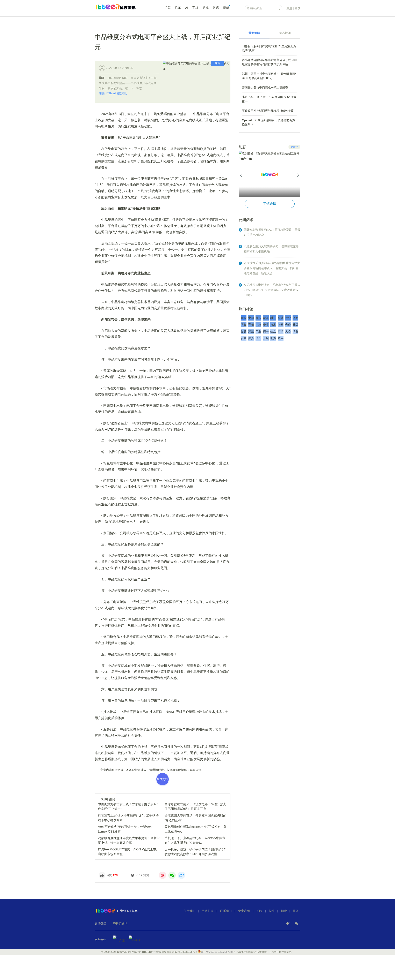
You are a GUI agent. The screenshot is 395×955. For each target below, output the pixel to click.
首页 (295, 910)
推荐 (168, 7)
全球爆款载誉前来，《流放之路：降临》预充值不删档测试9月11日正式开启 (195, 806)
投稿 (271, 910)
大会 (288, 331)
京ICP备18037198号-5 (184, 951)
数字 (280, 338)
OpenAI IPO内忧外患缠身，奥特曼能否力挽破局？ (268, 122)
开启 (266, 338)
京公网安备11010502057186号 (218, 951)
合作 (288, 324)
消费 (295, 331)
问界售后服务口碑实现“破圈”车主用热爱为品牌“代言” (269, 48)
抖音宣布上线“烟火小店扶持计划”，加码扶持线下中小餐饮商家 (128, 818)
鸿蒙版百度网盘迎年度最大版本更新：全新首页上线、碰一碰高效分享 (129, 840)
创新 (295, 317)
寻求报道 (208, 910)
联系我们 (226, 910)
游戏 (205, 7)
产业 (258, 331)
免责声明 (244, 910)
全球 (280, 317)
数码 (216, 7)
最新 (226, 7)
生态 (258, 324)
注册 (289, 8)
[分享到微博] (162, 875)
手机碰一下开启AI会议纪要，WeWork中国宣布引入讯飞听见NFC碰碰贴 (195, 840)
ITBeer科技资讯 (123, 9)
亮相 (251, 324)
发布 (266, 317)
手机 (195, 7)
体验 (251, 338)
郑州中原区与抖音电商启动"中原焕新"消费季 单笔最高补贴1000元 (269, 76)
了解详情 (269, 203)
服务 (243, 324)
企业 (266, 324)
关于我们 (189, 910)
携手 (266, 331)
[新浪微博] (288, 923)
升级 (295, 324)
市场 (280, 331)
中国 (251, 317)
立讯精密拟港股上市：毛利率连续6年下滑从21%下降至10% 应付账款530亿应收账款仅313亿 (272, 290)
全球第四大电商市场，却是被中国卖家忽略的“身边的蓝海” (195, 818)
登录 (297, 8)
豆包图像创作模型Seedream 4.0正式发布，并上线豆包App (196, 829)
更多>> (294, 146)
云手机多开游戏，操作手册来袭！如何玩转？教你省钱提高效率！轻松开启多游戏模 (195, 852)
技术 (273, 324)
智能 (243, 317)
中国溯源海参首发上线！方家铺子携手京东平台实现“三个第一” (129, 806)
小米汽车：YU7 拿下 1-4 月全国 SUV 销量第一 (269, 99)
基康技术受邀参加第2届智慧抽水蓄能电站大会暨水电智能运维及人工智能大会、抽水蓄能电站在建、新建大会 (272, 268)
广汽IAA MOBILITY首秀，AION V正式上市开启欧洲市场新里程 (128, 852)
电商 (217, 63)
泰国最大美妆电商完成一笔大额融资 (265, 87)
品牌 (243, 331)
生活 (273, 331)
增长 (280, 324)
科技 (273, 317)
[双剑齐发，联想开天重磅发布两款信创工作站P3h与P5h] (269, 174)
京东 (258, 317)
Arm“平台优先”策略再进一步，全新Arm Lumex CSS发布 (125, 829)
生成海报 (162, 779)
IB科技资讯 (120, 923)
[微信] (296, 923)
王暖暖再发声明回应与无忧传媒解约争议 (268, 110)
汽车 (178, 7)
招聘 (259, 910)
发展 (243, 338)
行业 (288, 317)
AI (186, 7)
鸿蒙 (251, 331)
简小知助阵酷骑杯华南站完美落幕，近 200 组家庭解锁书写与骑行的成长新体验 (269, 62)
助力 (273, 338)
